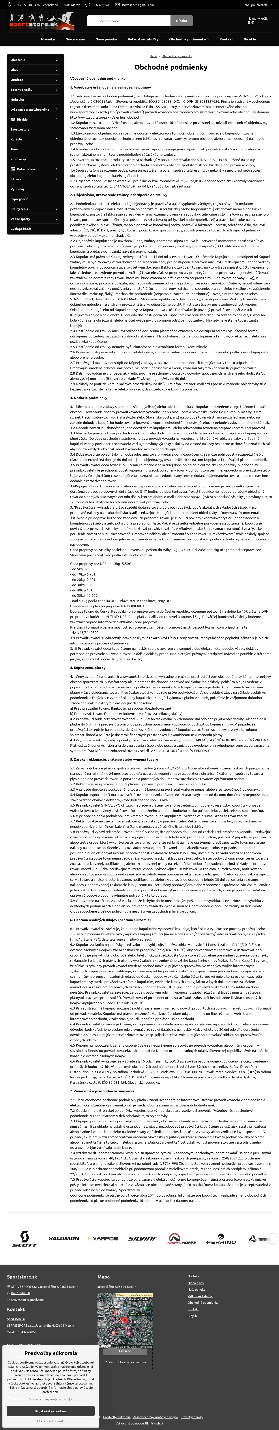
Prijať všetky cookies (50, 1411)
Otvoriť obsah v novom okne (126, 1362)
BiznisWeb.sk (154, 1423)
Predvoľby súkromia (117, 1417)
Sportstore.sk (16, 1319)
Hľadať (181, 20)
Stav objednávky (192, 1417)
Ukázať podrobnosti (50, 1421)
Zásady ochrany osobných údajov (155, 1417)
